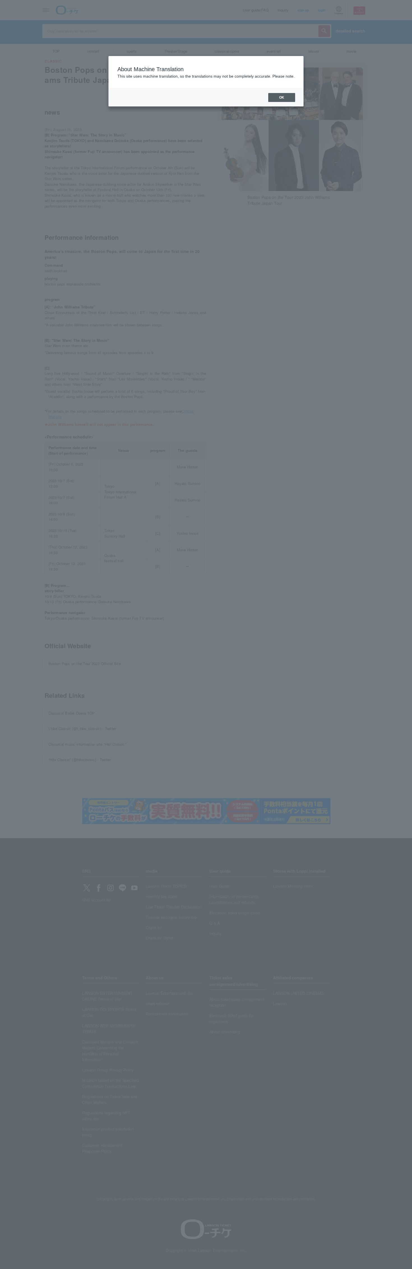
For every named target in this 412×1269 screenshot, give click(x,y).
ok (281, 97)
